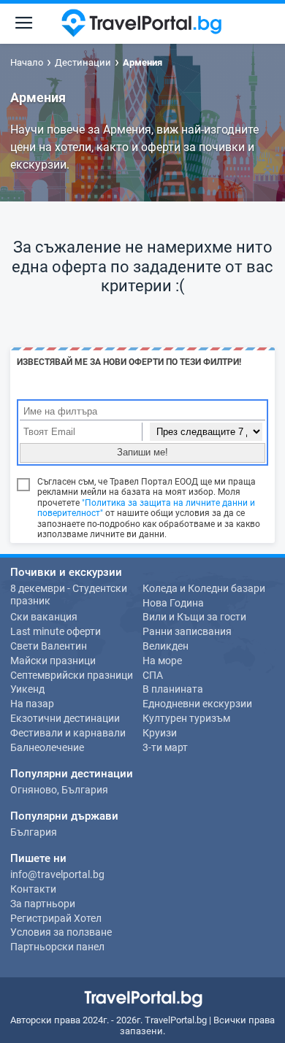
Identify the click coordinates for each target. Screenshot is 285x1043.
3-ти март (165, 747)
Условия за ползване (61, 932)
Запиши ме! (142, 452)
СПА (152, 675)
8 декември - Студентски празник (68, 594)
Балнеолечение (47, 747)
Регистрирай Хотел (56, 918)
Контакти (33, 889)
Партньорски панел (57, 946)
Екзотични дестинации (65, 718)
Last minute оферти (55, 631)
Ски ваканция (43, 617)
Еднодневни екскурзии (197, 703)
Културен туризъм (186, 718)
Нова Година (173, 603)
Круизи (159, 733)
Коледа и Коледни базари (203, 588)
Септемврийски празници (71, 675)
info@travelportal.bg (57, 874)
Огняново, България (59, 790)
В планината (172, 689)
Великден (165, 646)
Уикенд (27, 689)
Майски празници (53, 660)
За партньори (42, 903)
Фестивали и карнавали (68, 733)
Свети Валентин (48, 646)
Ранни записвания (187, 631)
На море (162, 660)
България (33, 832)
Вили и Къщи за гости (194, 617)
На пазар (32, 703)
